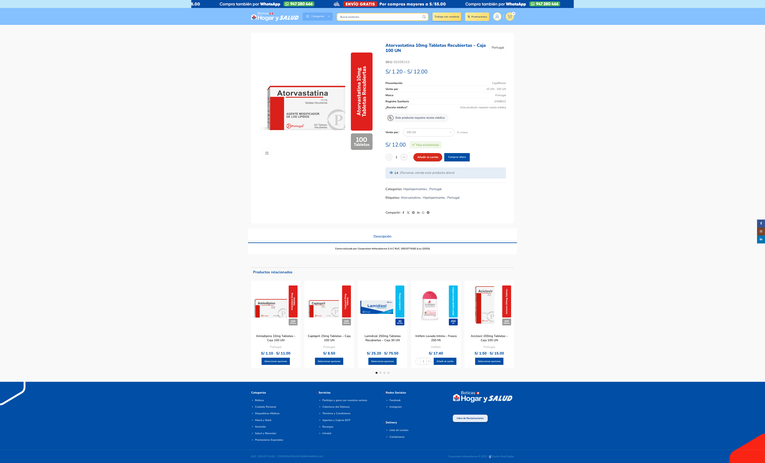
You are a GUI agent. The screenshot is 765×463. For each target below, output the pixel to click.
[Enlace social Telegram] (428, 213)
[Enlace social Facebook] (403, 213)
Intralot (326, 433)
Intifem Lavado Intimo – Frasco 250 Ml (436, 338)
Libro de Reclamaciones (470, 418)
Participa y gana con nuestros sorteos (344, 400)
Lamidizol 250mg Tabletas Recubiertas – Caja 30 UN (383, 338)
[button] (445, 361)
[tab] (382, 234)
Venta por (391, 132)
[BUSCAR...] (424, 17)
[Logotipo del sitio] (275, 16)
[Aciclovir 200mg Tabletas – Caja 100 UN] (489, 305)
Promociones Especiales (269, 440)
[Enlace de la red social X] (408, 213)
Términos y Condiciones (336, 413)
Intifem (436, 347)
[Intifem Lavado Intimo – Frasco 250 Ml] (436, 305)
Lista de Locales (398, 430)
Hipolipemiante (434, 197)
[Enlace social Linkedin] (418, 213)
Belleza (259, 400)
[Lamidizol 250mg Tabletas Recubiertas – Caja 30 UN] (382, 305)
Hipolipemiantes (415, 189)
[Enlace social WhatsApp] (423, 213)
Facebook (395, 400)
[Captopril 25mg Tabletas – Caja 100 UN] (329, 305)
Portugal (498, 47)
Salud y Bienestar (265, 433)
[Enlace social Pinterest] (413, 213)
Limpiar (464, 132)
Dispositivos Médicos (267, 413)
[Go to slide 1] (377, 373)
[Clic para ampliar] (267, 153)
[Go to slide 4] (388, 373)
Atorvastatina (410, 197)
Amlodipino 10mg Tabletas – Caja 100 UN (275, 338)
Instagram (395, 407)
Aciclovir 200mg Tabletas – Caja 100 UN (489, 338)
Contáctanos (396, 437)
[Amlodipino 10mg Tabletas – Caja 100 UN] (275, 305)
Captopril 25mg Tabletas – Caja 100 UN (329, 338)
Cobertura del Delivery (336, 407)
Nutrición (260, 427)
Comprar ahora (457, 157)
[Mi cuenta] (497, 17)
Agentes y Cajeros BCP (336, 420)
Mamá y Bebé (263, 420)
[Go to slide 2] (381, 373)
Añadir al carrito (427, 157)
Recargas (327, 427)
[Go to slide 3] (384, 373)
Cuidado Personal (265, 407)
